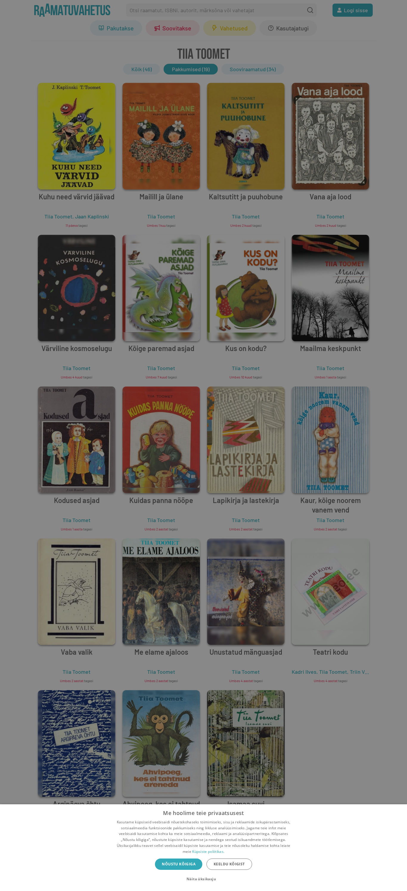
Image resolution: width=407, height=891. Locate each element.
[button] (203, 879)
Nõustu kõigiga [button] (178, 864)
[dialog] (203, 847)
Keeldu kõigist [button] (229, 864)
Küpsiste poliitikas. (208, 851)
